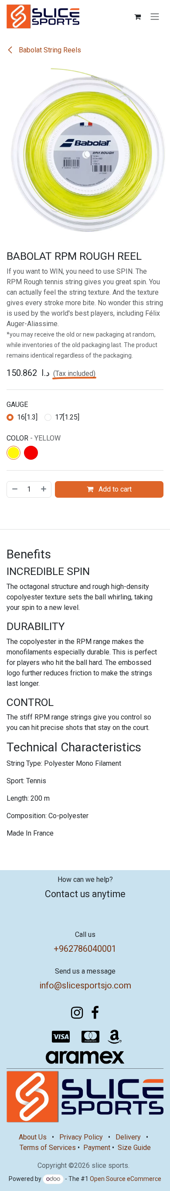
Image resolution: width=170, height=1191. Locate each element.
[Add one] (44, 489)
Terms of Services (48, 1147)
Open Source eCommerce (125, 1178)
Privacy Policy (81, 1137)
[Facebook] (95, 1013)
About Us (33, 1137)
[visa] (61, 1037)
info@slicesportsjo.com (85, 985)
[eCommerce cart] (137, 16)
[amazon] (115, 1037)
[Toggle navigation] (154, 17)
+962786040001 (85, 948)
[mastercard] (91, 1037)
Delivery (128, 1137)
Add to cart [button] (114, 489)
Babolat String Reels (49, 50)
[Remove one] (14, 489)
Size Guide (134, 1147)
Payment (96, 1147)
